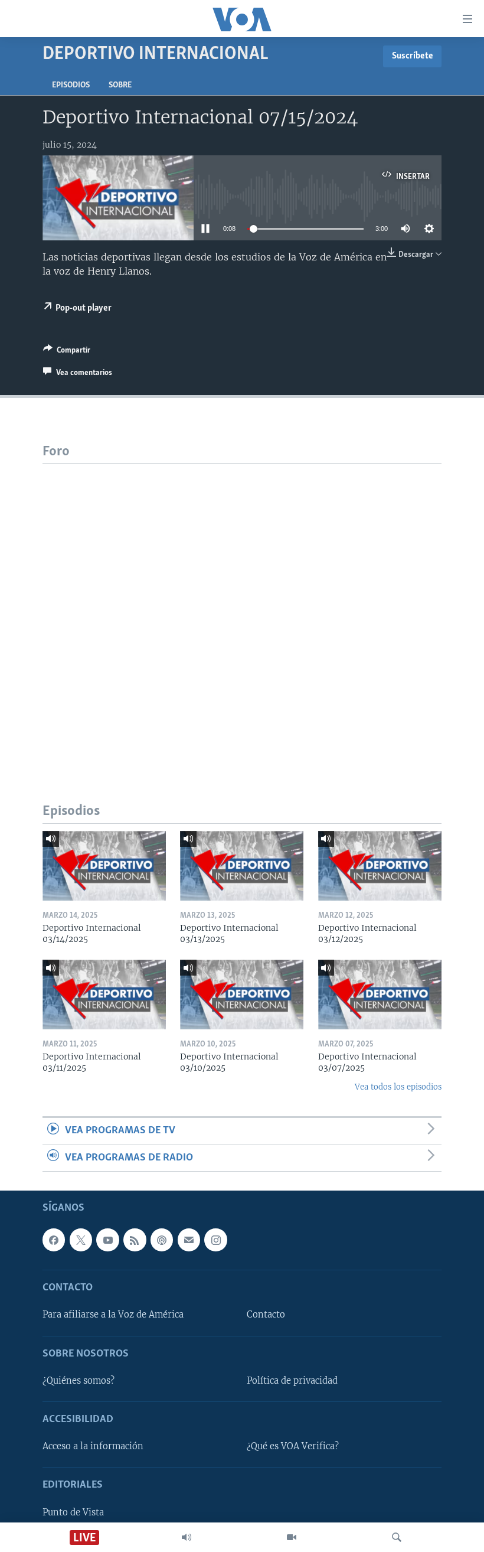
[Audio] (186, 1537)
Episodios (71, 85)
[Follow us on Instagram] (215, 1239)
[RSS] (134, 1239)
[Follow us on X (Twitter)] (81, 1239)
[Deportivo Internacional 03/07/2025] (380, 994)
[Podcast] (162, 1239)
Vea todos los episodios (398, 1087)
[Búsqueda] (396, 1537)
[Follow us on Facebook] (53, 1239)
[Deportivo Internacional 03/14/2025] (104, 866)
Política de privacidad (292, 1380)
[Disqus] (242, 611)
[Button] (66, 352)
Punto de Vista (73, 1512)
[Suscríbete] (189, 1239)
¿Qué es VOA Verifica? (293, 1446)
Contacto (266, 1314)
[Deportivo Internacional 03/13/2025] (241, 866)
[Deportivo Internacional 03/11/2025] (104, 994)
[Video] (291, 1537)
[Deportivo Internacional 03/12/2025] (380, 866)
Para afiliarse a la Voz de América (113, 1314)
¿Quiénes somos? (78, 1380)
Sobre (120, 85)
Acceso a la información (92, 1446)
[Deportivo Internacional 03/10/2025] (241, 994)
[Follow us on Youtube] (107, 1239)
